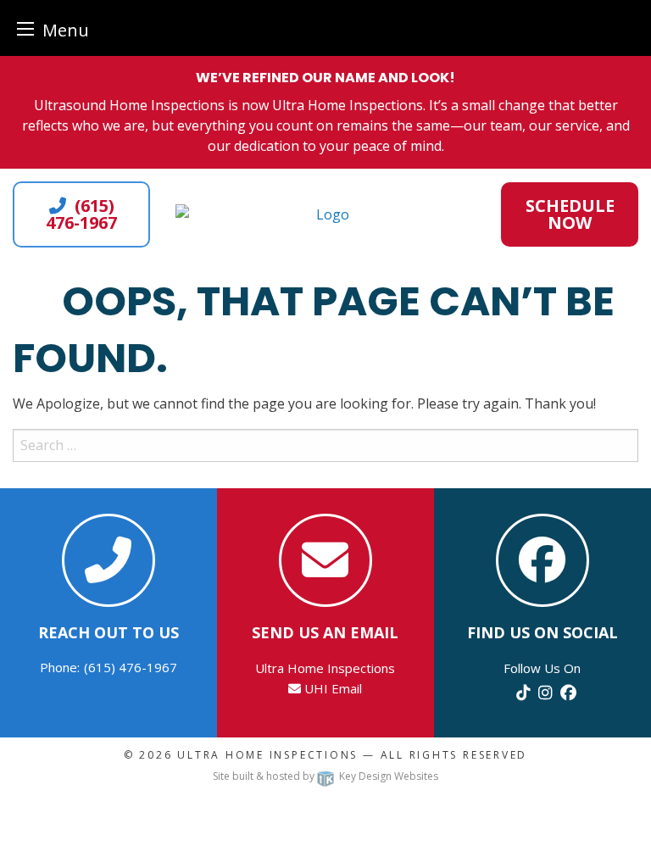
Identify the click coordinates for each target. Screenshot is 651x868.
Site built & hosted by (325, 776)
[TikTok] (523, 691)
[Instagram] (545, 691)
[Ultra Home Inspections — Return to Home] (325, 214)
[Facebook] (568, 691)
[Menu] (25, 28)
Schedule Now (570, 214)
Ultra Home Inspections (267, 755)
